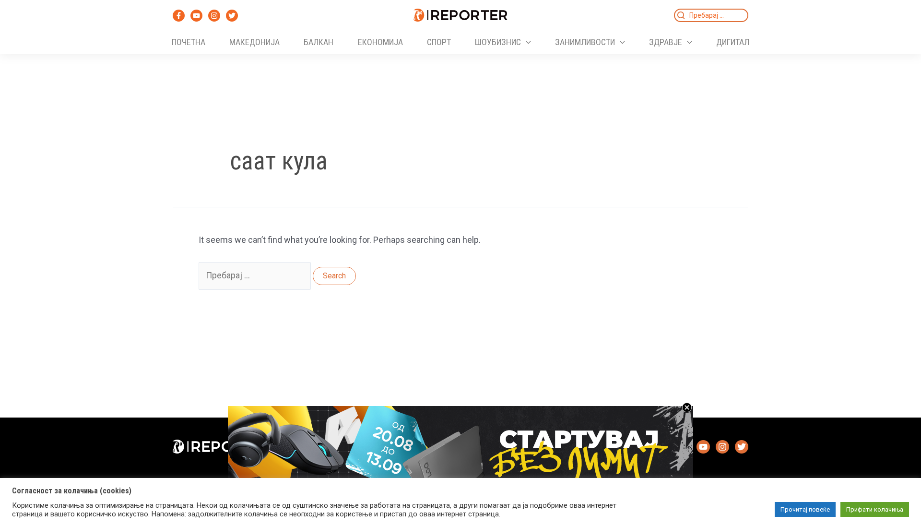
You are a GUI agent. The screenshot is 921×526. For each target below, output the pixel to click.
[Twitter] (232, 16)
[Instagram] (214, 16)
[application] (526, 42)
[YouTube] (196, 16)
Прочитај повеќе (805, 509)
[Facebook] (179, 16)
